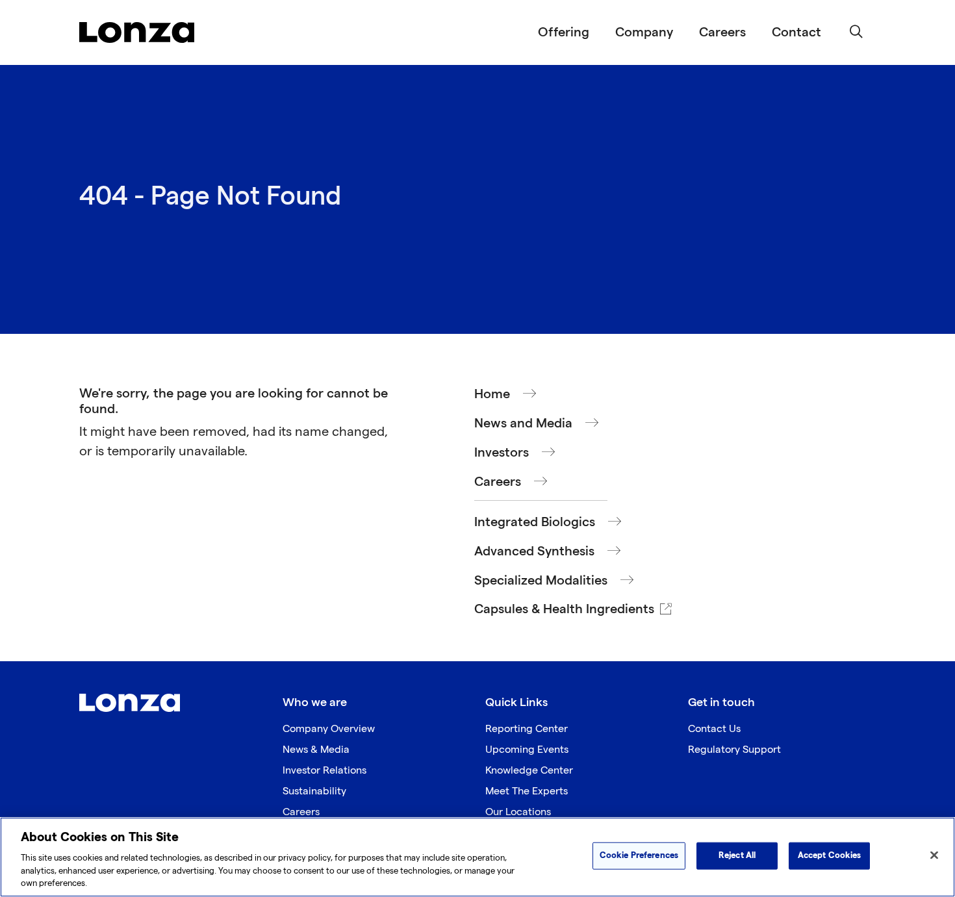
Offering (563, 32)
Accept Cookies (829, 855)
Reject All (737, 855)
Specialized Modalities (540, 580)
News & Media (316, 750)
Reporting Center (526, 729)
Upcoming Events (526, 750)
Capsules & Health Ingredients (564, 609)
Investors (501, 453)
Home (492, 394)
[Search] (856, 32)
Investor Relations (324, 770)
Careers (722, 32)
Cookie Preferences (639, 855)
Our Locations (518, 812)
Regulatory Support (734, 750)
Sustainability (314, 791)
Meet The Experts (526, 791)
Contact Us (714, 729)
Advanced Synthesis (534, 551)
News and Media (523, 423)
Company (644, 32)
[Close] (934, 855)
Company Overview (329, 729)
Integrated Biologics (534, 522)
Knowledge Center (529, 770)
